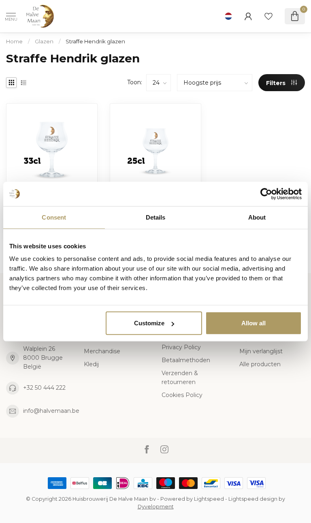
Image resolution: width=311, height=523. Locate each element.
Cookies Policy (182, 395)
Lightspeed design (252, 499)
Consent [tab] (54, 216)
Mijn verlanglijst (261, 351)
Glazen (44, 41)
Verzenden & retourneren (180, 377)
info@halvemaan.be (51, 410)
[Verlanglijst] (268, 16)
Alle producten (260, 364)
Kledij (91, 364)
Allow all (253, 323)
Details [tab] (156, 216)
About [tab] (257, 216)
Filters (276, 83)
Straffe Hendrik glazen (95, 41)
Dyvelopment (156, 507)
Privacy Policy (181, 347)
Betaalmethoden (186, 360)
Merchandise (102, 351)
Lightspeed (209, 499)
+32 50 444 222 (44, 387)
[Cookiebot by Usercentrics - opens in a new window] (266, 194)
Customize (149, 323)
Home (14, 41)
